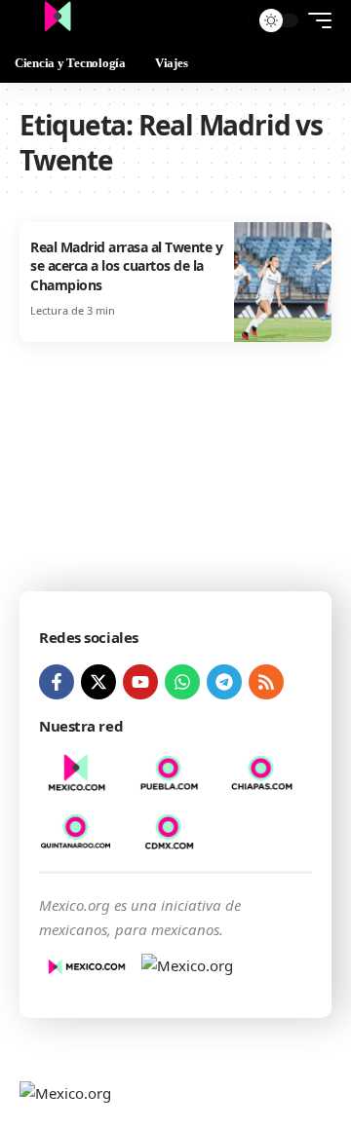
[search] (229, 21)
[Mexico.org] (58, 20)
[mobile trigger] (315, 20)
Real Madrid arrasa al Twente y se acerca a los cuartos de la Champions (126, 266)
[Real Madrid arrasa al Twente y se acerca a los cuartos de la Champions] (283, 282)
